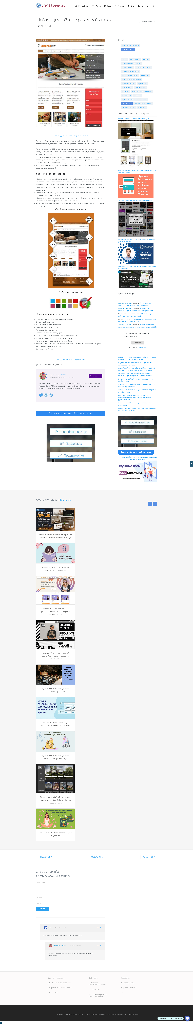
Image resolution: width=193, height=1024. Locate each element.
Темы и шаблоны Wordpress (108, 1014)
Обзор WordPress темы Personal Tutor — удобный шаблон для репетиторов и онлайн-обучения (55, 611)
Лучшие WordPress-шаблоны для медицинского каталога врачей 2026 (55, 724)
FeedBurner (143, 347)
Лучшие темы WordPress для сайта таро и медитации (55, 834)
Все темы (65, 499)
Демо (62, 136)
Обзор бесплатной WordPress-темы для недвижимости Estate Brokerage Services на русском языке (134, 397)
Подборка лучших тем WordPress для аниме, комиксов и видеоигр (55, 569)
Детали (56, 136)
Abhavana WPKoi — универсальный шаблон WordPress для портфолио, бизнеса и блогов (55, 656)
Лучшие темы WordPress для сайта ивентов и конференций (55, 690)
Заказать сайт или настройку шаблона (136, 452)
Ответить (99, 927)
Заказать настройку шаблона (77, 136)
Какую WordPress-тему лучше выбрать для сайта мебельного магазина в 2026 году (55, 536)
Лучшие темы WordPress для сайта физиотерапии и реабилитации (55, 757)
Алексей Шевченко (58, 375)
